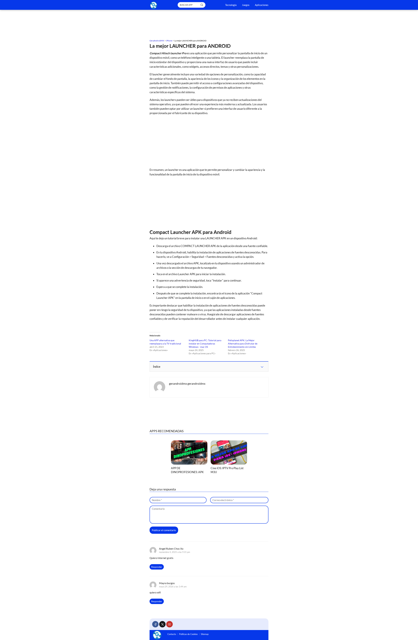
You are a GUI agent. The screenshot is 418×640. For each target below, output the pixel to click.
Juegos (245, 4)
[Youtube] (169, 624)
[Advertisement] (209, 25)
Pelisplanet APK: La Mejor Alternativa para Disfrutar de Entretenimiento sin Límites (242, 343)
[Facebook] (155, 624)
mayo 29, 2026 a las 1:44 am (173, 586)
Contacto (171, 634)
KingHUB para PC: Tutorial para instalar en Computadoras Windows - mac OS (205, 343)
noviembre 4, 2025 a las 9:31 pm (174, 552)
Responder (156, 566)
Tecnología (231, 4)
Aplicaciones (261, 4)
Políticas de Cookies (188, 634)
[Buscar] (201, 4)
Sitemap (205, 634)
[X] (162, 624)
